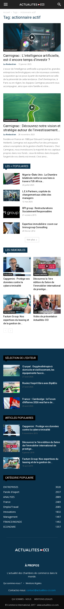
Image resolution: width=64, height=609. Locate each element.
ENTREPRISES (9, 312)
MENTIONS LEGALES (43, 599)
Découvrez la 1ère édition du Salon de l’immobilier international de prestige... (41, 445)
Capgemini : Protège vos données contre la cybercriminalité (16, 282)
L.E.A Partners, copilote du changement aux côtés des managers (36, 194)
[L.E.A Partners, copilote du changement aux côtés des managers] (11, 195)
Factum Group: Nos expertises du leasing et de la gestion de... (16, 320)
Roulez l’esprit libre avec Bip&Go (39, 383)
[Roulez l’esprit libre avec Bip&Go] (11, 387)
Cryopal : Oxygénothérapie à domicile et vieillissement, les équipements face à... (38, 369)
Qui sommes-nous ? (12, 583)
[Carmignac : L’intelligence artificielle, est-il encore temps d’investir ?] (32, 37)
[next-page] (11, 331)
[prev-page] (5, 331)
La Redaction (9, 64)
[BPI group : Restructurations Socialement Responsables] (11, 212)
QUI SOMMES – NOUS (21, 599)
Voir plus (31, 239)
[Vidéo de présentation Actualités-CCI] (47, 304)
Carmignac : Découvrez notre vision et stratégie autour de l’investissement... (31, 128)
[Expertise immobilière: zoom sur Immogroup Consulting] (11, 228)
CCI (35, 312)
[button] (5, 4)
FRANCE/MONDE (40, 274)
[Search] (59, 4)
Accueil (6, 12)
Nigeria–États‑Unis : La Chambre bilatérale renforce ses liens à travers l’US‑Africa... (39, 178)
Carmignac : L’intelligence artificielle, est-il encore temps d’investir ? (31, 58)
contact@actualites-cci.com (41, 590)
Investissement (10, 50)
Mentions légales (33, 583)
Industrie (8, 274)
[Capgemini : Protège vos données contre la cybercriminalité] (17, 266)
